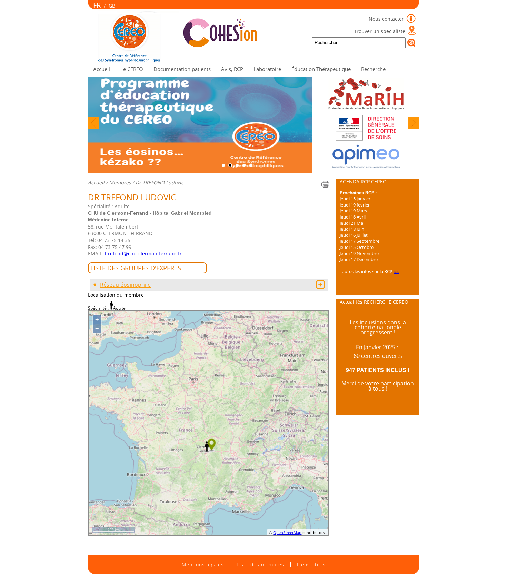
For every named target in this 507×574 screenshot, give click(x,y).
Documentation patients (182, 69)
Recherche (373, 69)
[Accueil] (182, 61)
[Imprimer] (325, 184)
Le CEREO (131, 69)
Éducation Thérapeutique (321, 69)
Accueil (101, 69)
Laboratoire (267, 69)
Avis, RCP (232, 69)
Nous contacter (387, 19)
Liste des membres (260, 564)
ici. (396, 271)
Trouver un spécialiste (379, 31)
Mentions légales (203, 564)
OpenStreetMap (287, 532)
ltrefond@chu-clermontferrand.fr (143, 253)
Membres (120, 182)
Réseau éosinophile (125, 285)
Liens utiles (311, 564)
